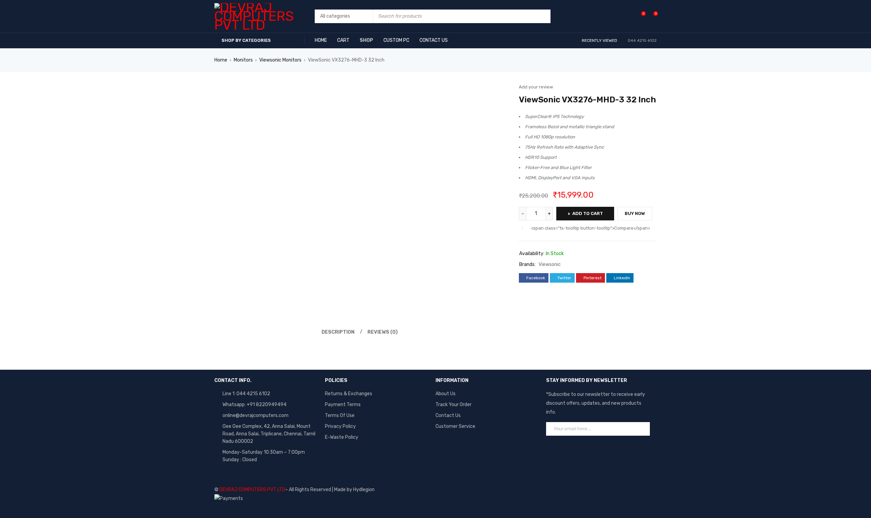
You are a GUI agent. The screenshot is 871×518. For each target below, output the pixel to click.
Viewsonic (550, 264)
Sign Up (643, 429)
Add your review (536, 86)
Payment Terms (343, 404)
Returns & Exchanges (348, 394)
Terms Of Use (340, 415)
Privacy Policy (340, 426)
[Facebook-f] (554, 450)
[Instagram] (580, 450)
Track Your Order (454, 404)
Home (220, 60)
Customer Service (455, 426)
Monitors (243, 60)
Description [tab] (338, 332)
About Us (446, 394)
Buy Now (635, 213)
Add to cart (587, 213)
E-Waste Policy (341, 437)
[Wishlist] (640, 16)
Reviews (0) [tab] (382, 332)
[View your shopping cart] (652, 16)
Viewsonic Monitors (280, 60)
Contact (445, 415)
